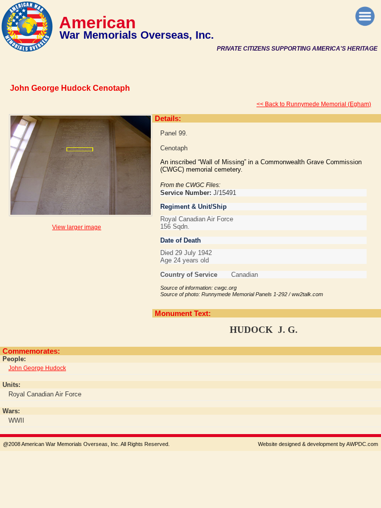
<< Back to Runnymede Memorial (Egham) (313, 104)
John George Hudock (37, 368)
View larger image (76, 227)
